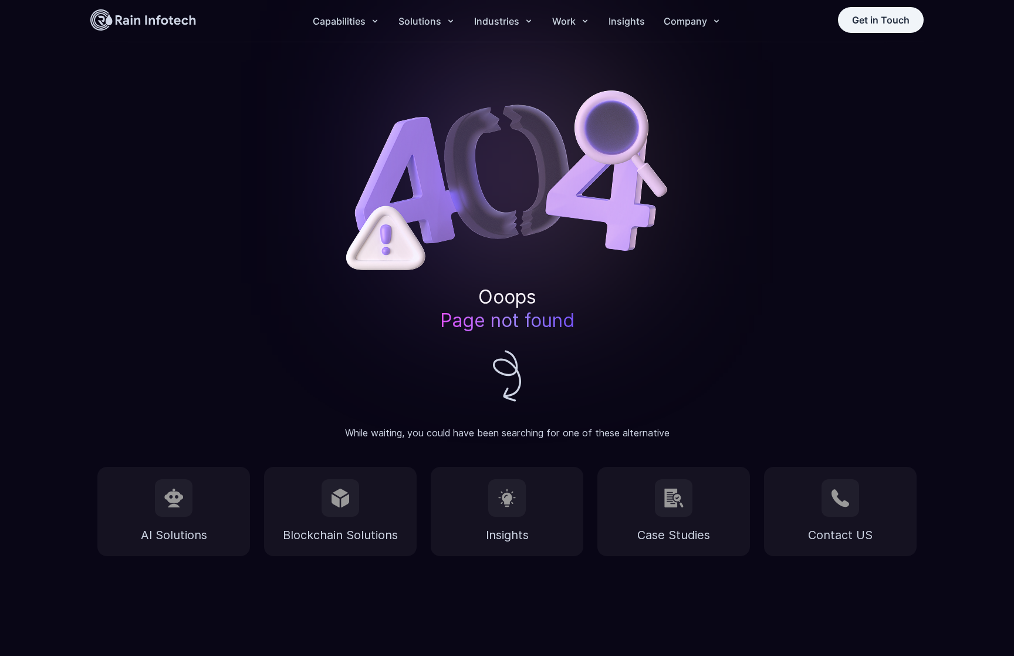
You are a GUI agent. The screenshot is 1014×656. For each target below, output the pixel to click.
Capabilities (339, 21)
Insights (627, 21)
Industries (496, 21)
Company (685, 21)
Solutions (419, 21)
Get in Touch (881, 20)
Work (564, 21)
